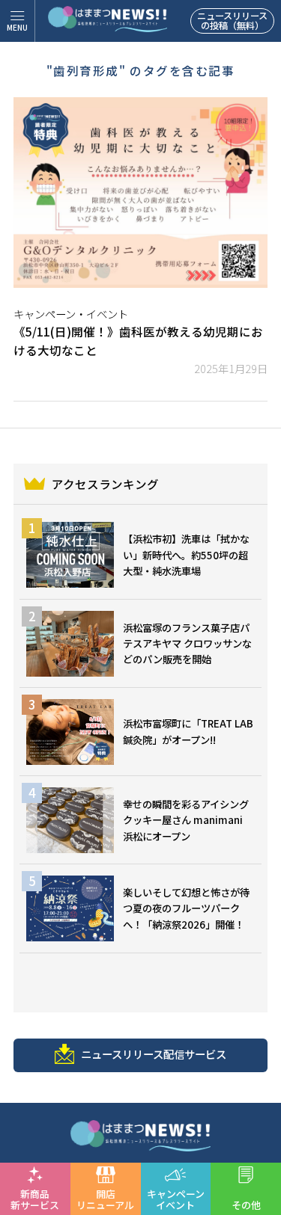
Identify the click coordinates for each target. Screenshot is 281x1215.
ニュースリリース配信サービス (153, 1054)
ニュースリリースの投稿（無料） (232, 20)
